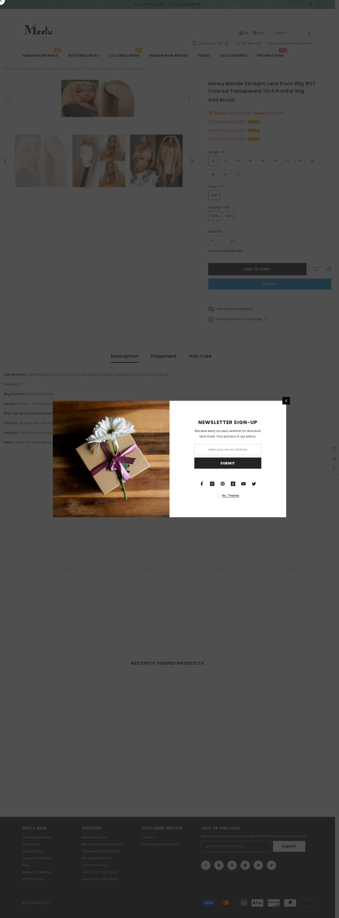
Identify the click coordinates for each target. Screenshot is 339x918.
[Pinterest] (222, 484)
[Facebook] (202, 484)
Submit (227, 463)
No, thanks (230, 495)
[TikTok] (233, 484)
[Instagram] (212, 484)
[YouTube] (243, 484)
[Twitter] (254, 484)
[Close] (286, 400)
